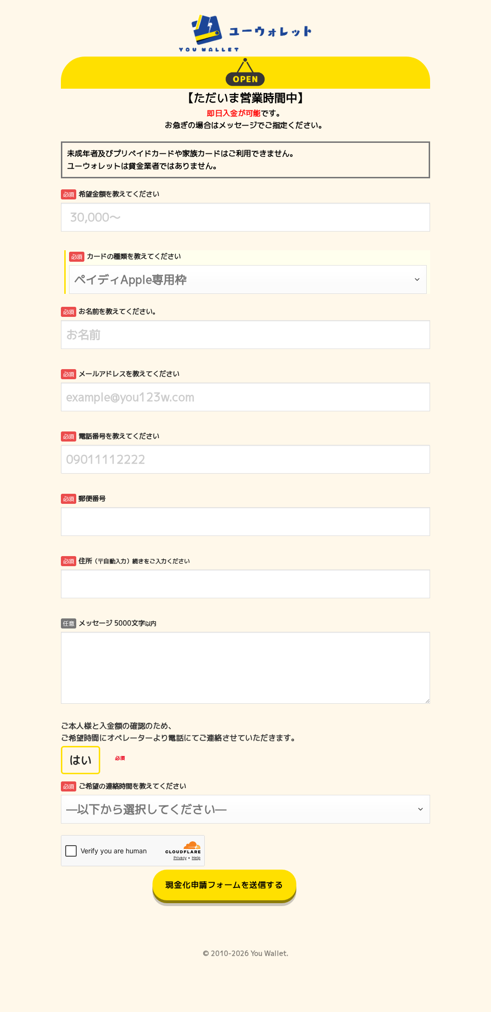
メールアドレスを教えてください (121, 374)
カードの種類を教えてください (126, 256)
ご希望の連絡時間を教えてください (124, 786)
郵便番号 (84, 498)
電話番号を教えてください (111, 436)
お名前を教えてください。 (111, 311)
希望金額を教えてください (111, 194)
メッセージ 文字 (109, 623)
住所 (126, 561)
